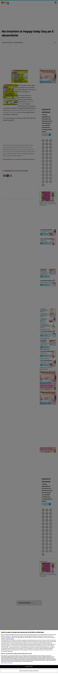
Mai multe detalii (10, 638)
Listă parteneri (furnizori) (6, 662)
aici (47, 645)
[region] (29, 652)
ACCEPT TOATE (29, 666)
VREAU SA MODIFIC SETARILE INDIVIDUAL (29, 670)
